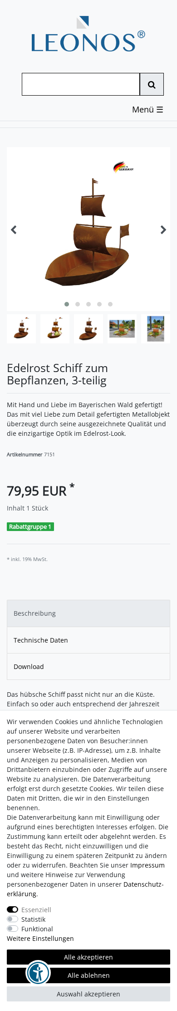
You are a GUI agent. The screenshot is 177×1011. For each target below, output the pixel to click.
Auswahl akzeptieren (88, 994)
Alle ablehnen (89, 975)
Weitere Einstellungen (40, 938)
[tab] (88, 613)
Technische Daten (41, 640)
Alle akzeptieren (88, 957)
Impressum (147, 865)
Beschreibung (35, 613)
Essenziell (36, 909)
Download (29, 666)
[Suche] (152, 84)
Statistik (33, 919)
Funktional (37, 928)
